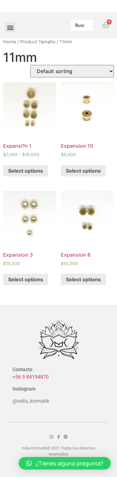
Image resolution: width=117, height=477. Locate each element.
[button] (10, 27)
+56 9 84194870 (30, 377)
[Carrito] (105, 25)
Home (9, 42)
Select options (25, 171)
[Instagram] (51, 437)
